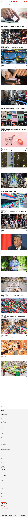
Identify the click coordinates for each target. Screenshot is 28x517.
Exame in (3, 480)
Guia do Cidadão (3, 441)
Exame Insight (2, 421)
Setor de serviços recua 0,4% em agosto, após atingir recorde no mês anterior (13, 232)
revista (3, 477)
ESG (2, 484)
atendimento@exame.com (4, 506)
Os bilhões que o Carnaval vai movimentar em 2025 (9, 191)
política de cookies (10, 515)
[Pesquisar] (3, 1)
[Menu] (1, 1)
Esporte (2, 432)
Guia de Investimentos (3, 444)
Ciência (1, 437)
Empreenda (3, 489)
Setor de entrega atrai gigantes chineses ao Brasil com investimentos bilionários (13, 150)
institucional (2, 515)
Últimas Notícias (3, 413)
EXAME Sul (2, 458)
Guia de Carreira (3, 445)
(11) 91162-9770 (4, 503)
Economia (2, 418)
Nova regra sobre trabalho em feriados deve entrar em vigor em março (12, 47)
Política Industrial (3, 467)
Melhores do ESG (3, 472)
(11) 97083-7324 (4, 513)
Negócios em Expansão (3, 473)
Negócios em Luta (3, 466)
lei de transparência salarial (23, 515)
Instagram (2, 497)
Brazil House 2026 (3, 457)
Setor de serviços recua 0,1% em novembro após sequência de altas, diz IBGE (13, 67)
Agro (2, 488)
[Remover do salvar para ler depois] (26, 23)
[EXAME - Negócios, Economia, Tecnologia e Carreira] (14, 1)
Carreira (2, 417)
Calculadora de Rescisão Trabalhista (5, 449)
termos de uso (6, 515)
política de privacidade (15, 515)
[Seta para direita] (26, 4)
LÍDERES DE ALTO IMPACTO (4, 414)
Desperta (3, 483)
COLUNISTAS (2, 426)
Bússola (6, 356)
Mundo (1, 428)
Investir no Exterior (3, 463)
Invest (2, 487)
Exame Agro (2, 433)
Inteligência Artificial (3, 422)
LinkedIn (2, 496)
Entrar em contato (3, 502)
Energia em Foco (3, 462)
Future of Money (3, 436)
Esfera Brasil (6, 335)
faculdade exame (4, 475)
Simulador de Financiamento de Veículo (5, 452)
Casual (1, 429)
